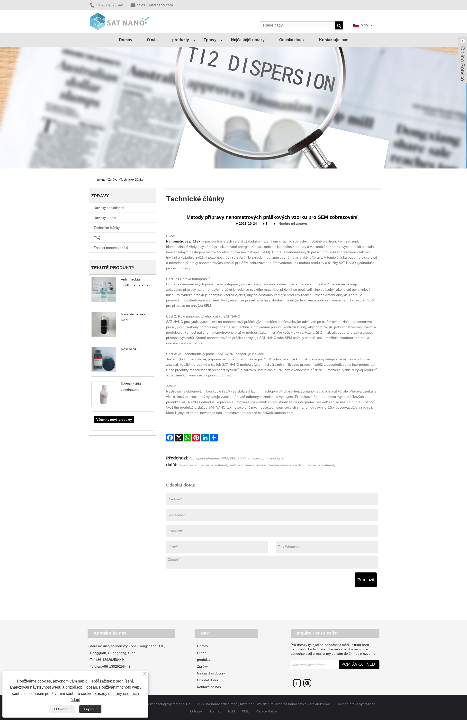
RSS (231, 711)
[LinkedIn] (205, 437)
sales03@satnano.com (155, 4)
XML (245, 711)
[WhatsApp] (187, 437)
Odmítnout (62, 709)
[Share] (214, 437)
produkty (180, 40)
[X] (179, 437)
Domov (125, 40)
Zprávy (210, 40)
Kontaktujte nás (333, 40)
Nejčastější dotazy (248, 40)
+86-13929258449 (110, 4)
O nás (152, 40)
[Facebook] (170, 437)
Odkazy (196, 711)
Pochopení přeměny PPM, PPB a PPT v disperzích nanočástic (236, 458)
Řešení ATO (130, 349)
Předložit (365, 579)
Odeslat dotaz (292, 40)
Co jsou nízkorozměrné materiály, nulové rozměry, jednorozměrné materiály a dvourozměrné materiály (256, 465)
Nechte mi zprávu (292, 223)
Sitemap (215, 711)
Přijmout (90, 709)
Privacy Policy (266, 711)
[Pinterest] (196, 437)
